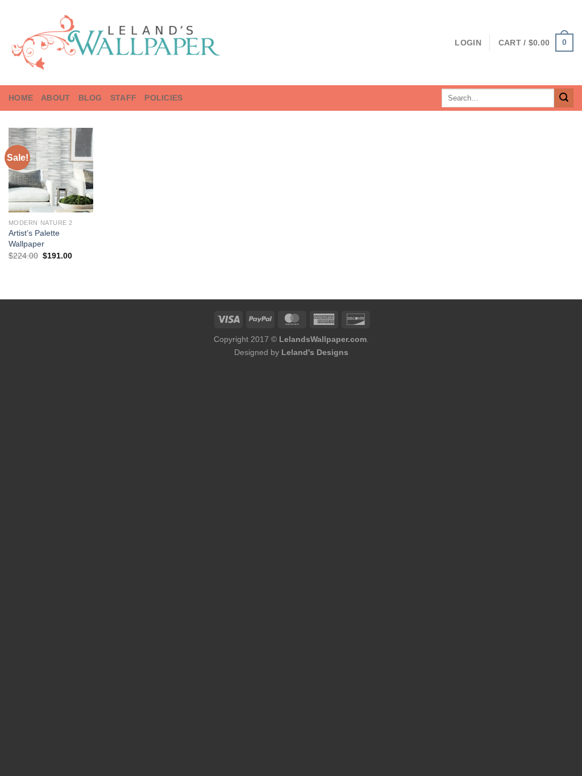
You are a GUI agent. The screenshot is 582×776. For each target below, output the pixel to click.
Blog (90, 97)
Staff (123, 97)
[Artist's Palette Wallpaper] (51, 170)
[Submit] (563, 98)
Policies (163, 97)
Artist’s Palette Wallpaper (34, 238)
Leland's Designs (314, 352)
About (55, 97)
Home (21, 97)
